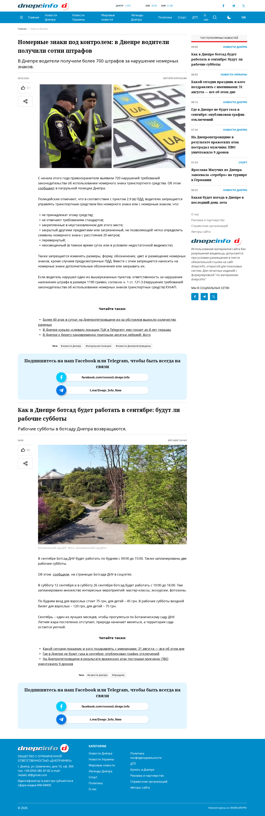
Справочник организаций (209, 226)
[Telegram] (233, 5)
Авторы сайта (201, 232)
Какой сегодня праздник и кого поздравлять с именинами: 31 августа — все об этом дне (113, 648)
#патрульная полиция (98, 346)
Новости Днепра (51, 17)
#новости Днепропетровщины (133, 346)
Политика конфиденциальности (146, 755)
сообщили (61, 574)
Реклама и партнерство (208, 220)
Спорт (182, 17)
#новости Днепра (71, 346)
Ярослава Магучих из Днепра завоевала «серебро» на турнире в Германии (219, 175)
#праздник (118, 675)
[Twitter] (243, 5)
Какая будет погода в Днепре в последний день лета (217, 200)
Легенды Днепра (137, 17)
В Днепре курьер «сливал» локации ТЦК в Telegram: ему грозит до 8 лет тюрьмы (107, 329)
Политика (165, 17)
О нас (206, 17)
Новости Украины (78, 17)
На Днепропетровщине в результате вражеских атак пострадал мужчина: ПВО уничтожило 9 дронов (215, 144)
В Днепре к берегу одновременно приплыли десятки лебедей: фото (97, 335)
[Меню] (21, 17)
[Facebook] (223, 5)
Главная (33, 17)
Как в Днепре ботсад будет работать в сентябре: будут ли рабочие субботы (216, 59)
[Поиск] (214, 17)
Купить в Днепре (142, 770)
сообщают (46, 188)
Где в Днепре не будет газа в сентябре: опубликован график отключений (101, 654)
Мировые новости (108, 17)
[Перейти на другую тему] (229, 17)
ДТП (195, 17)
